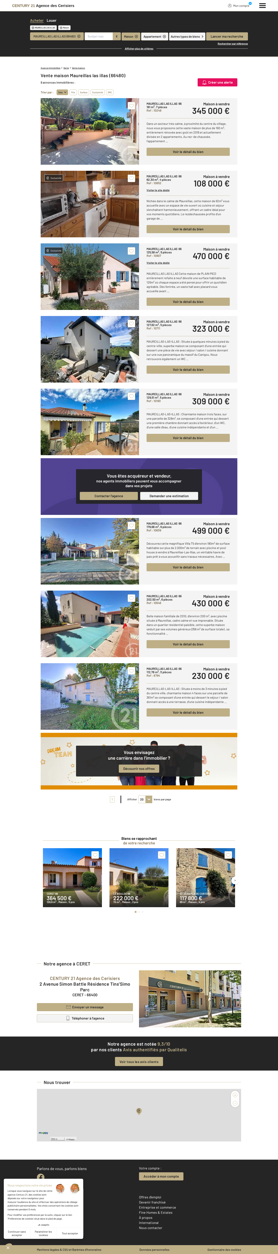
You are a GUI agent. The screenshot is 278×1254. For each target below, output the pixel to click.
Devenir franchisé (152, 1202)
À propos (145, 1217)
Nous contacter (150, 1228)
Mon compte (241, 5)
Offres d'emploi (150, 1197)
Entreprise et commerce (157, 1207)
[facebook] (40, 1177)
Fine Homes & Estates (155, 1212)
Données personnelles (154, 1249)
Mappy (71, 1139)
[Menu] (262, 5)
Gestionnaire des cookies (224, 1249)
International (148, 1223)
